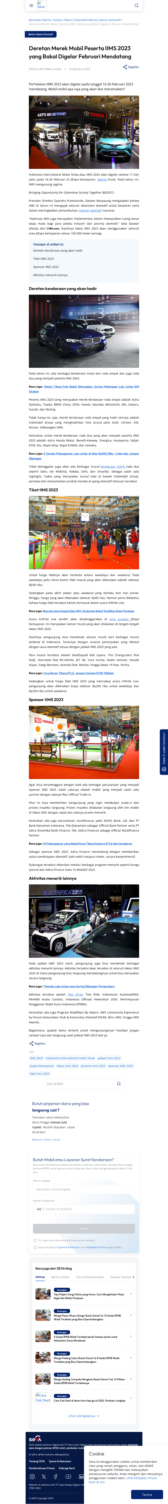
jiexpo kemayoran (42, 1066)
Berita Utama (60, 1277)
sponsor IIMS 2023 (120, 1066)
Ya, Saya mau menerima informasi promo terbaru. (66, 1240)
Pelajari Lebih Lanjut (46, 1140)
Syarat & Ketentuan (69, 1247)
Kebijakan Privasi (96, 1247)
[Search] (119, 1083)
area (120, 619)
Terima (147, 1495)
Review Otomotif (121, 1277)
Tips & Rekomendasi (90, 1277)
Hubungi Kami (67, 1468)
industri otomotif (90, 210)
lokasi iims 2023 (67, 1066)
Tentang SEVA (37, 1461)
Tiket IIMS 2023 (43, 259)
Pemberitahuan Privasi (42, 1468)
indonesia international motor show (70, 1058)
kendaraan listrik (113, 466)
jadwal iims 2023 (109, 1058)
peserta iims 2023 (93, 1066)
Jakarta (102, 179)
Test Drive (75, 994)
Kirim (84, 1229)
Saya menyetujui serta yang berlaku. (80, 1247)
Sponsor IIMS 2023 (46, 267)
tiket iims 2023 (40, 1074)
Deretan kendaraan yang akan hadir (58, 250)
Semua (40, 1277)
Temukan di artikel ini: (48, 244)
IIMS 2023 (36, 1058)
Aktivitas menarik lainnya (50, 275)
